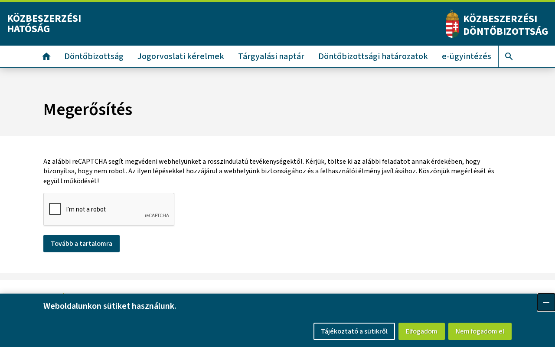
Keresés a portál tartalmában (509, 56)
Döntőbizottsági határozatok (373, 56)
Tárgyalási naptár (271, 56)
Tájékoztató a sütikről (354, 331)
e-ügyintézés (466, 56)
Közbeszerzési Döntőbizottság (505, 25)
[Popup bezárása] (546, 302)
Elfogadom (421, 331)
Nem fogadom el (480, 331)
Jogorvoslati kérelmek (180, 56)
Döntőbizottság (94, 56)
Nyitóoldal (46, 56)
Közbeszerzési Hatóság (44, 23)
